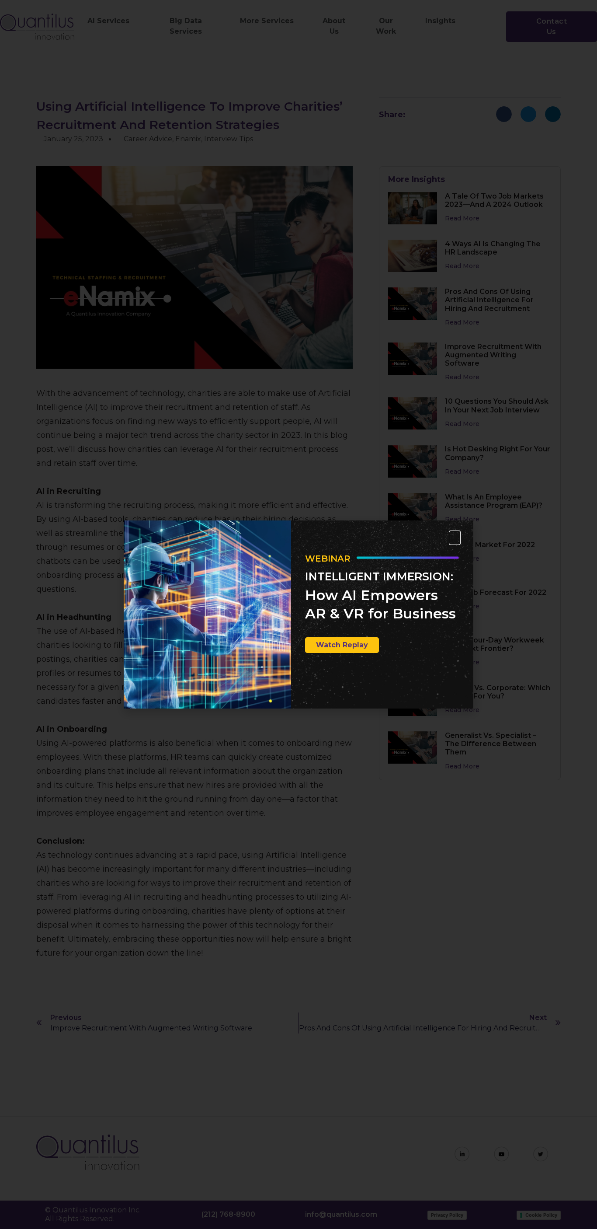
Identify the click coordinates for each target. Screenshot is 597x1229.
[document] (298, 614)
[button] (454, 538)
